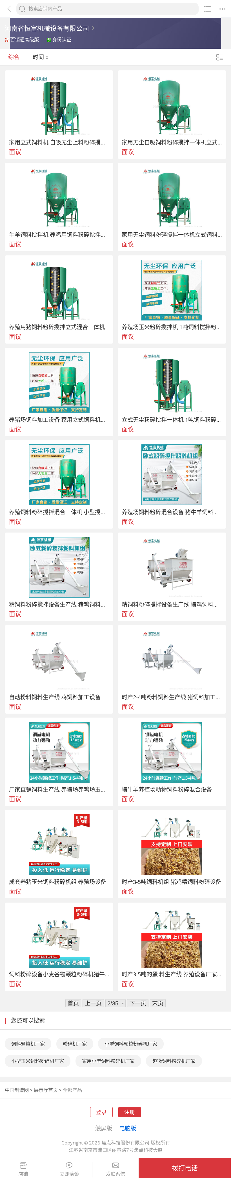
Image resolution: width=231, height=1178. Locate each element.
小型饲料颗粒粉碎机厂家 (131, 1044)
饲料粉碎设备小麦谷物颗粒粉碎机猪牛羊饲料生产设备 (59, 974)
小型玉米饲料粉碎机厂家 (37, 1061)
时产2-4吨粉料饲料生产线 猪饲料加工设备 (172, 697)
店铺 (23, 1174)
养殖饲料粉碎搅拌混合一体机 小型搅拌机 (59, 512)
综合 (13, 57)
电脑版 (127, 1128)
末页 (157, 1003)
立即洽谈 (69, 1174)
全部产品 (72, 1090)
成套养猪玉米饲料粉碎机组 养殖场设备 (57, 882)
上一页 (93, 1003)
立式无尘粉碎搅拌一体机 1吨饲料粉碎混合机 (172, 419)
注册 (129, 1111)
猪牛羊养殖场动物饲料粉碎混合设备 (167, 789)
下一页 (137, 1003)
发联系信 (115, 1174)
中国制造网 (17, 1090)
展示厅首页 (46, 1090)
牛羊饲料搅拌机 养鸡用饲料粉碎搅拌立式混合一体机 (59, 234)
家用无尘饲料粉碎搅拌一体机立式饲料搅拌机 (172, 234)
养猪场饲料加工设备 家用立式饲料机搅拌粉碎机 (59, 419)
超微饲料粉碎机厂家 (174, 1061)
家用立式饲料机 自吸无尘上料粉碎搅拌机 (59, 142)
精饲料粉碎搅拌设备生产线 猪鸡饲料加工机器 (59, 604)
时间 (39, 57)
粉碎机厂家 (75, 1044)
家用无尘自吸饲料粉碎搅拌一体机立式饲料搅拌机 (172, 142)
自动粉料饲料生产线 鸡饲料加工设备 (55, 697)
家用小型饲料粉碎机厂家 (108, 1061)
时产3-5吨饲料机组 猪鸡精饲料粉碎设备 (171, 882)
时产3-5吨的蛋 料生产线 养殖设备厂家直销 (172, 974)
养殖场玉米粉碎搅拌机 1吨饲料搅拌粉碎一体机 (172, 327)
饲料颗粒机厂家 (28, 1044)
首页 (73, 1003)
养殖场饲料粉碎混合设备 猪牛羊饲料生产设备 (172, 512)
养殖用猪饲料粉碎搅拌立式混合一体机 (57, 327)
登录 (101, 1111)
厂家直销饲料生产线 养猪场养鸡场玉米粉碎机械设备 (59, 789)
